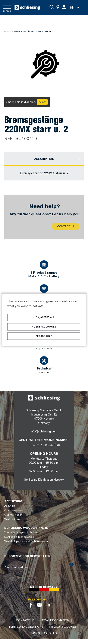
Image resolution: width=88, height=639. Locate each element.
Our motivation (13, 514)
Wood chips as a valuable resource (26, 541)
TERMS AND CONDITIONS (26, 626)
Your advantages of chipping (21, 532)
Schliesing (13, 501)
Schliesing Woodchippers (26, 527)
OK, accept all (44, 317)
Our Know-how (13, 510)
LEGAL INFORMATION (55, 620)
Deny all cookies (44, 326)
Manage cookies (44, 633)
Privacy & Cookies (63, 626)
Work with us (12, 519)
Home (7, 31)
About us (9, 505)
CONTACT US (25, 620)
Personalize (43, 336)
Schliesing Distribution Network (44, 479)
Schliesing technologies (19, 536)
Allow (42, 102)
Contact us (65, 226)
